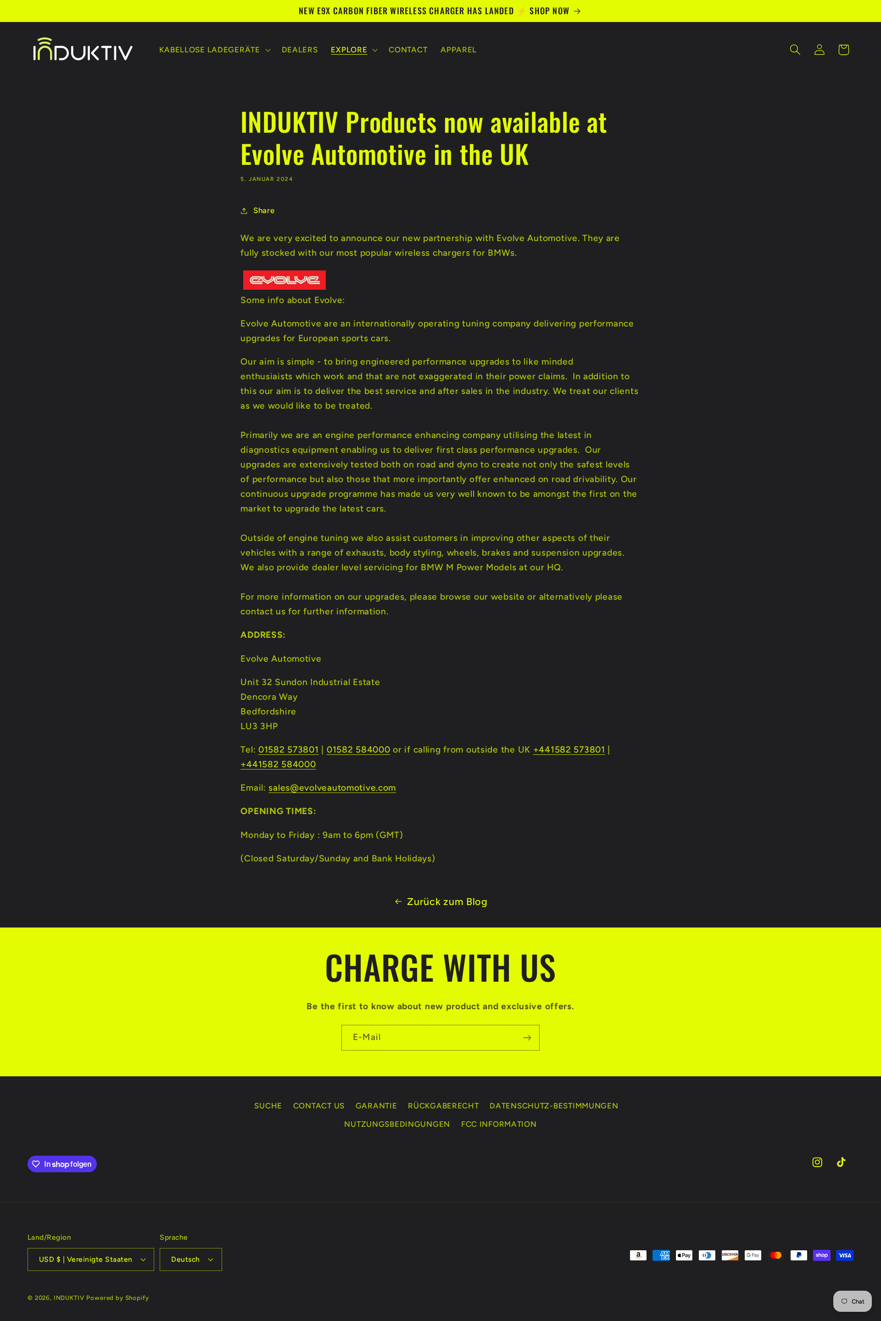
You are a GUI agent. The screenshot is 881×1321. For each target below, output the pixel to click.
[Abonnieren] (527, 1038)
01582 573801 (288, 749)
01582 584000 (358, 749)
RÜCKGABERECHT (443, 1105)
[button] (214, 49)
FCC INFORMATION (499, 1124)
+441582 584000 (278, 764)
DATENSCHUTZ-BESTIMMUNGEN (554, 1105)
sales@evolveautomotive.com (332, 787)
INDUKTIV (69, 1297)
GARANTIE (376, 1105)
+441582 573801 (569, 749)
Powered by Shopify (117, 1297)
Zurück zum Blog (447, 901)
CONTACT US (319, 1105)
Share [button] (263, 210)
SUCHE (268, 1105)
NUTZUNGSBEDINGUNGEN (397, 1124)
